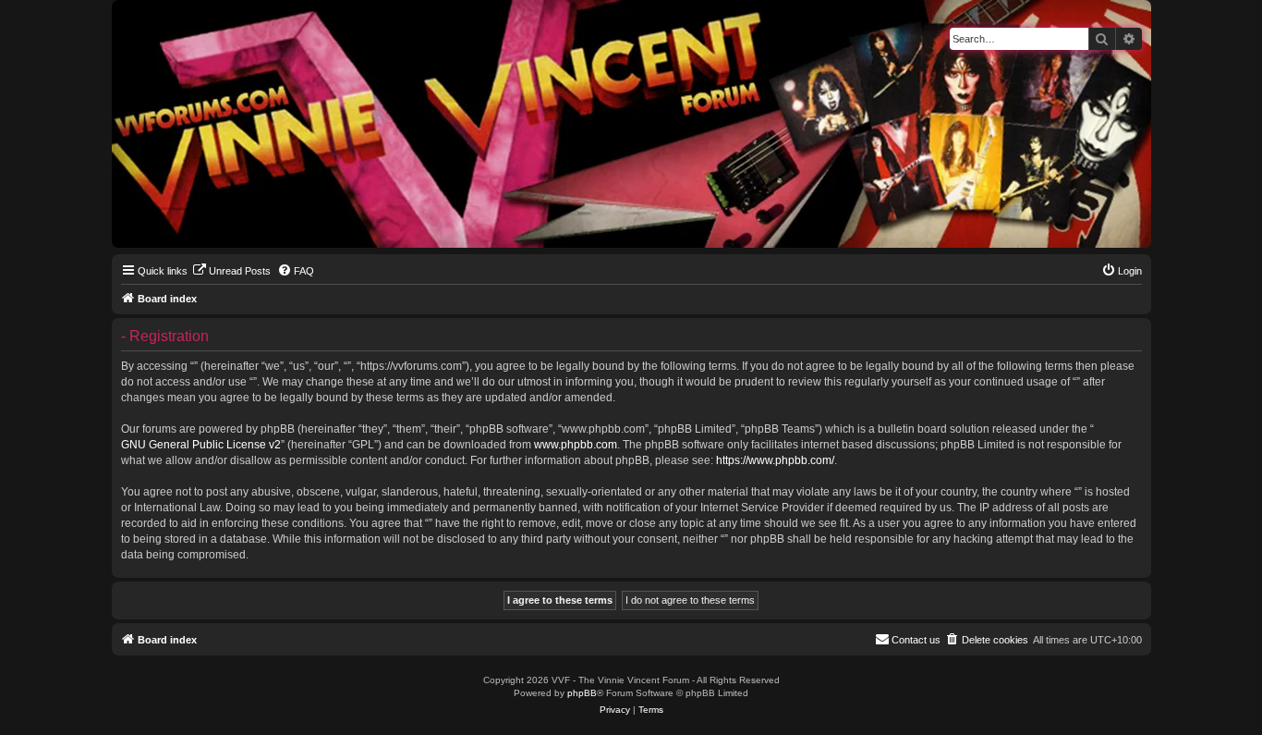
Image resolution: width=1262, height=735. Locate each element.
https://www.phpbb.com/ (775, 460)
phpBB (582, 693)
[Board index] (127, 4)
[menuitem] (231, 271)
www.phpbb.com (575, 444)
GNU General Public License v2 (201, 444)
